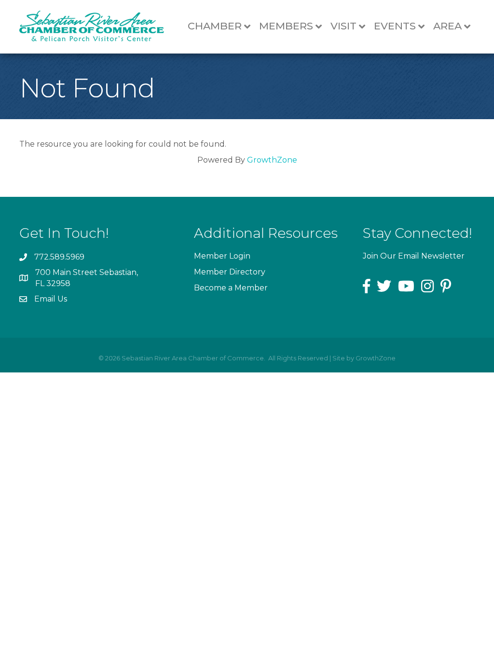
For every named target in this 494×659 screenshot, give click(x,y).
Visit (343, 26)
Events (395, 26)
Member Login (222, 256)
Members (286, 26)
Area (447, 26)
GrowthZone (272, 160)
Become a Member (231, 287)
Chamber (215, 26)
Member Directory (229, 271)
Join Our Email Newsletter (414, 256)
